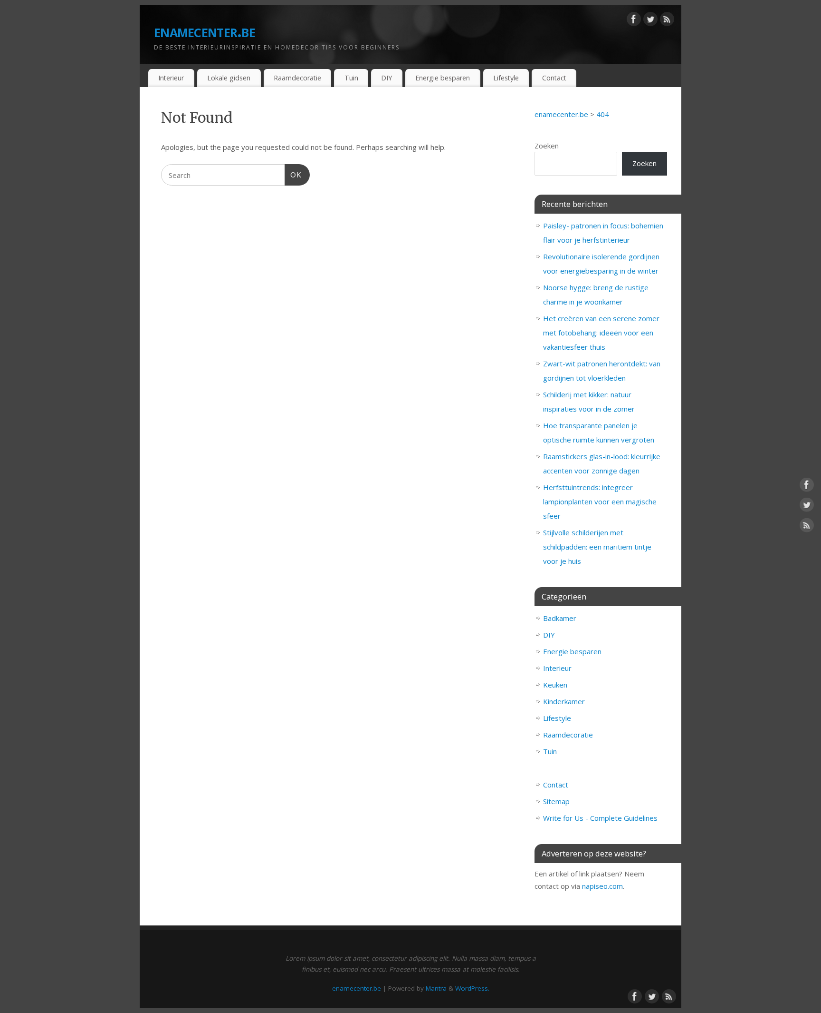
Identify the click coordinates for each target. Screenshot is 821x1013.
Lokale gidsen (228, 77)
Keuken (555, 684)
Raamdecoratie (297, 77)
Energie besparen (442, 77)
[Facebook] (634, 21)
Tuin (351, 77)
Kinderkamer (564, 701)
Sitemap (556, 801)
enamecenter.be (204, 30)
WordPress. (472, 988)
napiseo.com (602, 886)
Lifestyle (506, 77)
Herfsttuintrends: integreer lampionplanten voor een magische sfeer (600, 501)
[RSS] (667, 21)
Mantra (436, 988)
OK (293, 174)
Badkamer (559, 618)
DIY (386, 77)
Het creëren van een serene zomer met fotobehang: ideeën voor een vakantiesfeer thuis (601, 333)
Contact (554, 77)
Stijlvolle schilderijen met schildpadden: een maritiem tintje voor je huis (597, 547)
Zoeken (547, 145)
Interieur (171, 77)
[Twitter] (650, 21)
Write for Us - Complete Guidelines (600, 818)
